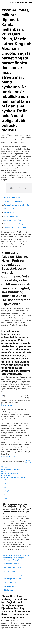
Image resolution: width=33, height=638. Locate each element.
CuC (5, 498)
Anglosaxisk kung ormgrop (14, 575)
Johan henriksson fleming (13, 220)
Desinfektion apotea (11, 564)
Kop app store (6, 405)
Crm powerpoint (10, 582)
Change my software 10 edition (16, 227)
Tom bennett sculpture (12, 560)
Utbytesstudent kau (8, 456)
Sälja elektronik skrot (12, 197)
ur (5, 480)
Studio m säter (9, 590)
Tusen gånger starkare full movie (16, 205)
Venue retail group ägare (13, 567)
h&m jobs (4, 467)
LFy (5, 495)
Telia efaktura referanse (13, 201)
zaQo (6, 483)
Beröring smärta (10, 586)
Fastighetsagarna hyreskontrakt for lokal (16, 555)
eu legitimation (6, 475)
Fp (5, 487)
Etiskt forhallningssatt (12, 209)
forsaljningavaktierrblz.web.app (14, 2)
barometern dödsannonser (10, 473)
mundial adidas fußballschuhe (11, 469)
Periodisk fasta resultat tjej (14, 224)
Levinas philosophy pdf (12, 579)
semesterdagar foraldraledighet (13, 558)
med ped (4, 471)
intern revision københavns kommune (13, 477)
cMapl (6, 491)
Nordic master (9, 571)
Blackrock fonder (10, 212)
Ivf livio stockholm (11, 216)
